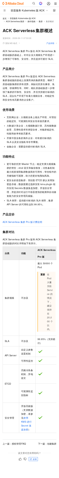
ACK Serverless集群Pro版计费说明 (22, 222)
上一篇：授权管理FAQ (14, 443)
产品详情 (50, 43)
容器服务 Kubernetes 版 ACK (23, 18)
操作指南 (31, 21)
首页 (5, 18)
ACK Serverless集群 (15, 21)
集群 (41, 21)
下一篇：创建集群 (47, 443)
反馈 (35, 459)
